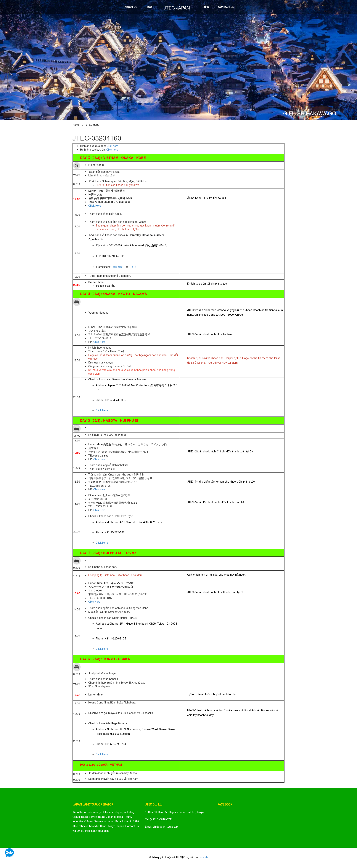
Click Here (99, 342)
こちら (133, 266)
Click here (112, 146)
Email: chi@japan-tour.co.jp (161, 826)
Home (76, 125)
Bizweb (203, 857)
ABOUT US (131, 6)
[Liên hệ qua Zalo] (9, 852)
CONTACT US (226, 6)
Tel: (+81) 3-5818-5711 (159, 819)
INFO (206, 6)
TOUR (150, 6)
